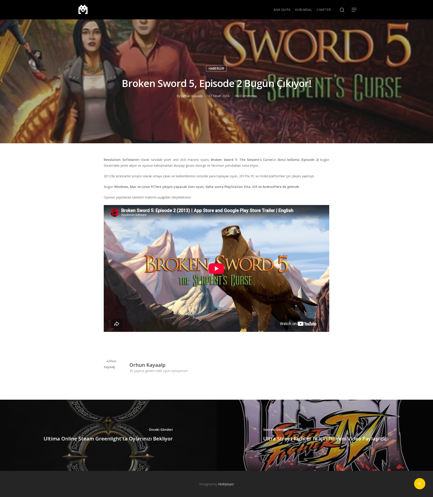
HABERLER (216, 68)
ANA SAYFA (282, 9)
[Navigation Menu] (354, 9)
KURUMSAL (303, 9)
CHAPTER (324, 9)
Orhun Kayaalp (192, 95)
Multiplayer (226, 484)
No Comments (246, 95)
